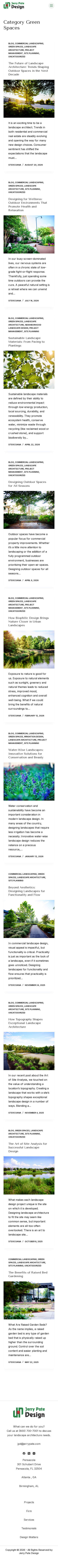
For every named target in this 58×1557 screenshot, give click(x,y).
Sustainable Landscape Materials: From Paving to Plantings (26, 341)
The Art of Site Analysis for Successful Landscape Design (27, 1147)
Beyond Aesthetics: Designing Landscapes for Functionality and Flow (26, 891)
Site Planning (31, 53)
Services (29, 1519)
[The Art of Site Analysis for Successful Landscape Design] (29, 1175)
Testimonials (28, 1528)
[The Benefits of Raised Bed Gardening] (29, 1300)
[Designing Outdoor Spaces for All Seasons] (29, 510)
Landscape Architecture (22, 740)
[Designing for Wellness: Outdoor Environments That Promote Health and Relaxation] (29, 234)
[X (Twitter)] (29, 1453)
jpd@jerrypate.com (29, 1443)
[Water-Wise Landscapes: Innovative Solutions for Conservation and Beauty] (29, 781)
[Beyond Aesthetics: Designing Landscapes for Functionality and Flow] (29, 919)
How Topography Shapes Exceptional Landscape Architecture (25, 1023)
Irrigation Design (33, 736)
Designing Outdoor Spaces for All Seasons (27, 483)
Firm (29, 1511)
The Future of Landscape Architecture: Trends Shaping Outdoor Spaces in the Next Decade (28, 68)
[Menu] (51, 6)
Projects (29, 1502)
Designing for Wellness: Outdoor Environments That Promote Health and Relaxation (27, 204)
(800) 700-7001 (28, 1430)
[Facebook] (24, 1453)
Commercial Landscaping (29, 43)
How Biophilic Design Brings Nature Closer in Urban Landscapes (28, 621)
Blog (11, 43)
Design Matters (29, 1537)
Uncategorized (16, 56)
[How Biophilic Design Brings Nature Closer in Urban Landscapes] (29, 650)
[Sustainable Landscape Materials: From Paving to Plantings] (29, 370)
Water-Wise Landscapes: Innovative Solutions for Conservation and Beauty (25, 753)
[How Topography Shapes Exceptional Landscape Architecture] (29, 1051)
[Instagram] (34, 1453)
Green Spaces (15, 46)
